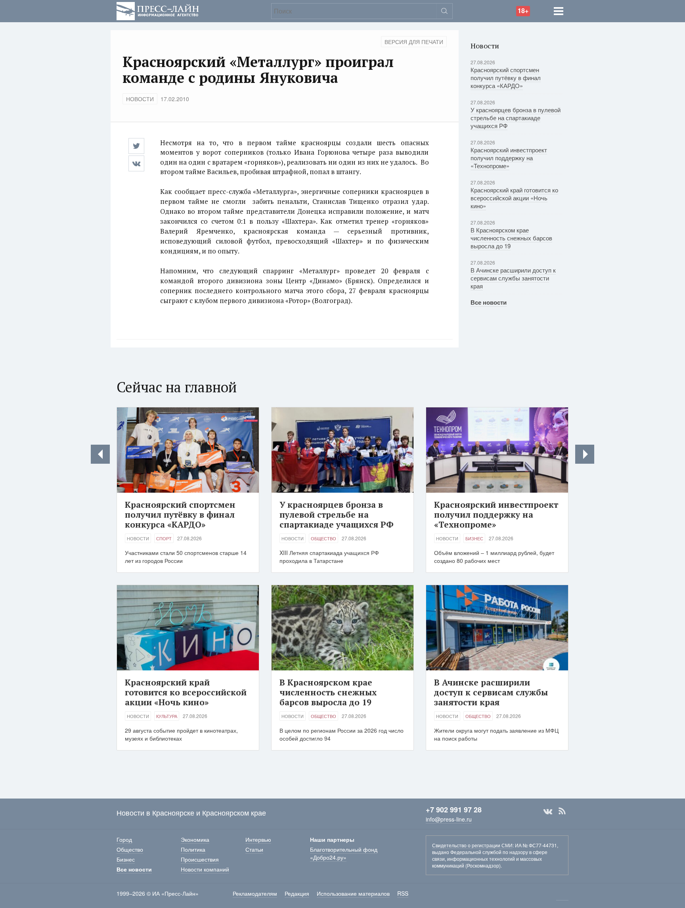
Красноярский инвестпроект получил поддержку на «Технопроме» (509, 158)
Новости (140, 99)
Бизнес (474, 538)
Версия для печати (414, 42)
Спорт (164, 538)
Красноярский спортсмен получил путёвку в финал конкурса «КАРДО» (506, 77)
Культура (166, 716)
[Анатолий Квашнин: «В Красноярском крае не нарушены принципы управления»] (100, 454)
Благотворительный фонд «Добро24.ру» (343, 853)
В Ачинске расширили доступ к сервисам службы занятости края (513, 278)
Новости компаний (205, 869)
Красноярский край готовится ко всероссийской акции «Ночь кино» (514, 198)
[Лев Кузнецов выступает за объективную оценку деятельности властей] (584, 454)
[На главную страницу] (158, 10)
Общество (323, 538)
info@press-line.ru (449, 819)
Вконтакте (547, 811)
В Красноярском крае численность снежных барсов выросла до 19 (511, 238)
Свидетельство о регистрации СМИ (472, 845)
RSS (562, 811)
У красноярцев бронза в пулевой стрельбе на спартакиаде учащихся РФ (516, 118)
